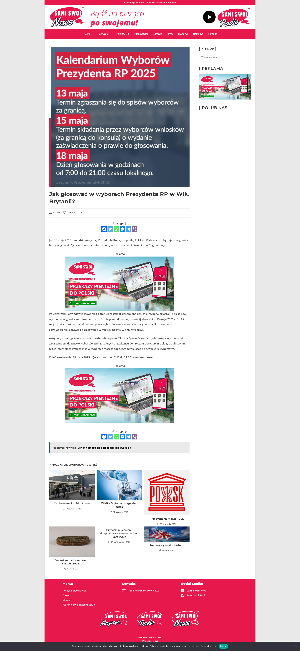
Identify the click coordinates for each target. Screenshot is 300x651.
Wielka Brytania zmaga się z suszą (119, 505)
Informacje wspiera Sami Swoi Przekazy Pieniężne (150, 2)
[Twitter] (110, 229)
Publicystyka (141, 33)
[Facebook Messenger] (122, 229)
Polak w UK (122, 33)
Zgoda (223, 646)
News (87, 33)
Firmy (170, 33)
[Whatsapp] (116, 229)
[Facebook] (104, 229)
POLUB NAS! (215, 107)
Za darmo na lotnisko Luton (72, 503)
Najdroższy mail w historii (166, 545)
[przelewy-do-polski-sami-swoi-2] (119, 283)
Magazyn (183, 33)
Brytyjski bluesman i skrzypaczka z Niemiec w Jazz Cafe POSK (119, 534)
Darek (56, 212)
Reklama (198, 33)
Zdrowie (157, 33)
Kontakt (212, 33)
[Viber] (134, 229)
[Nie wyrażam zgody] (296, 646)
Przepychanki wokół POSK (167, 518)
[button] (88, 34)
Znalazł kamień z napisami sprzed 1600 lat (72, 562)
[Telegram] (128, 229)
